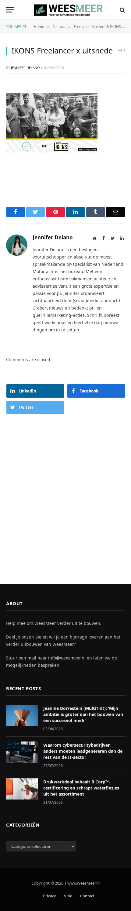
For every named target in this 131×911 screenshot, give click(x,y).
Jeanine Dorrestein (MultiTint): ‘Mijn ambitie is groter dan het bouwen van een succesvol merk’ (83, 714)
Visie (68, 896)
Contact (87, 896)
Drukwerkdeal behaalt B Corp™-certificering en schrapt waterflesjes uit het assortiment (81, 788)
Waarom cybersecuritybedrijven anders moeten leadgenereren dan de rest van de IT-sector (82, 751)
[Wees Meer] (69, 10)
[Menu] (10, 10)
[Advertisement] (65, 493)
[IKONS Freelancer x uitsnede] (51, 122)
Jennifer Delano (25, 67)
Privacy (49, 896)
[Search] (122, 10)
